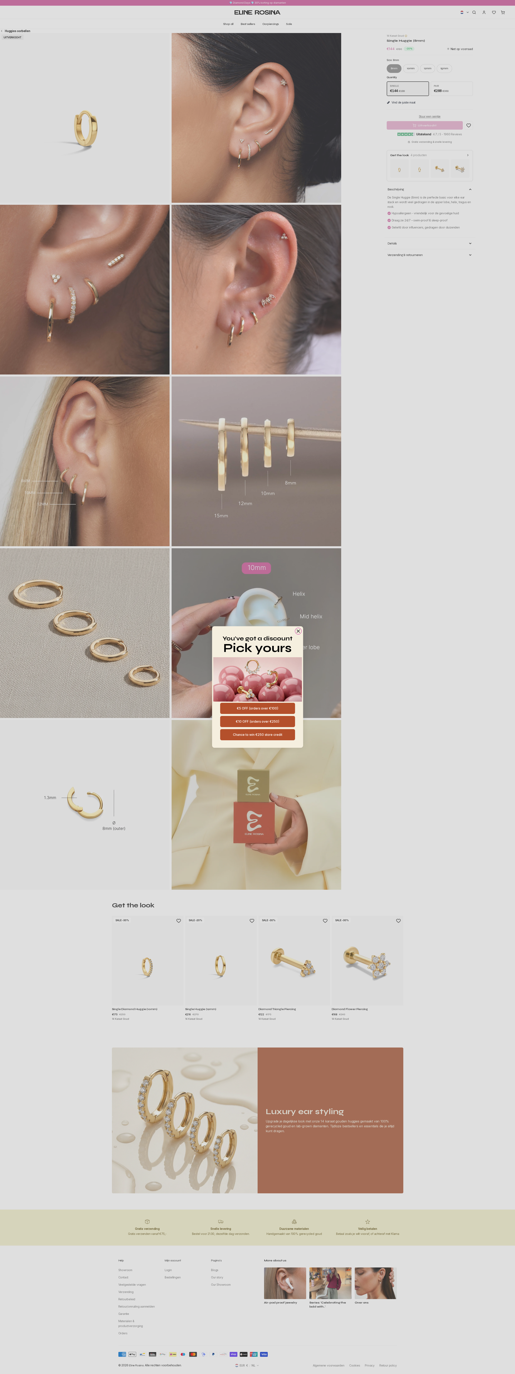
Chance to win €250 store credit (257, 735)
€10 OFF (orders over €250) (257, 721)
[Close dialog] (298, 631)
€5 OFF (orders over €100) (257, 708)
